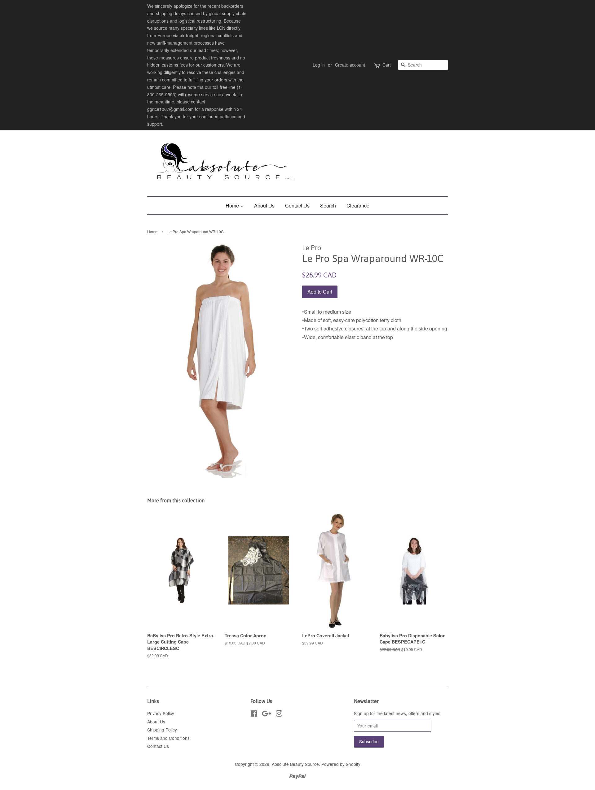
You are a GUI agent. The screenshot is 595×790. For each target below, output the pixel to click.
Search (328, 205)
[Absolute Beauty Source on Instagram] (278, 714)
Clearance (357, 205)
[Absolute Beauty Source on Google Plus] (266, 714)
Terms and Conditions (168, 738)
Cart (386, 65)
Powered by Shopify (340, 764)
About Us (264, 205)
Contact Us (297, 205)
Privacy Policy (160, 713)
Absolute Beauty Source (295, 764)
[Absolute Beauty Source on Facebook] (254, 714)
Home (233, 205)
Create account (350, 65)
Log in (319, 65)
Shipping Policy (162, 730)
